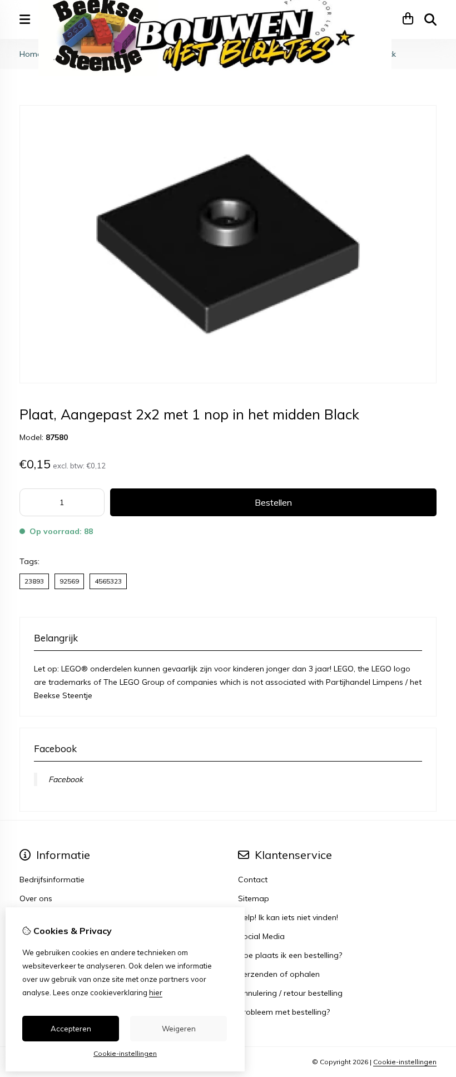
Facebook (65, 779)
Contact (252, 880)
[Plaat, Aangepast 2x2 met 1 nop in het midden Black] (228, 381)
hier (155, 992)
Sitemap (253, 898)
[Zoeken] (430, 19)
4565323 (108, 581)
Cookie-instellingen (405, 1062)
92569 (69, 581)
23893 (34, 581)
